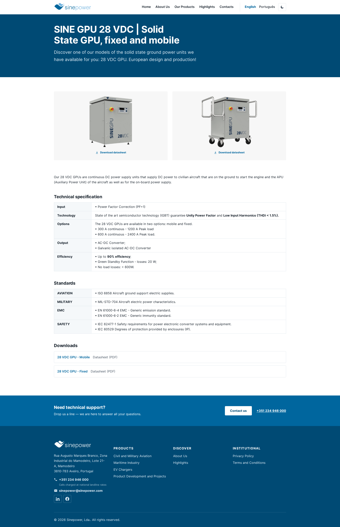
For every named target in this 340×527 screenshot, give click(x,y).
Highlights (207, 7)
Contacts (227, 7)
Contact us (238, 411)
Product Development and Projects (140, 476)
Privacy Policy (243, 456)
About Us (162, 7)
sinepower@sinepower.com (81, 491)
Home (146, 7)
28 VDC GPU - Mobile (87, 357)
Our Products (185, 7)
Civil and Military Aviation (133, 456)
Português (267, 7)
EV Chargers (123, 469)
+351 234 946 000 (271, 411)
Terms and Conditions (249, 463)
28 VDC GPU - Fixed (86, 371)
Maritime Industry (127, 463)
